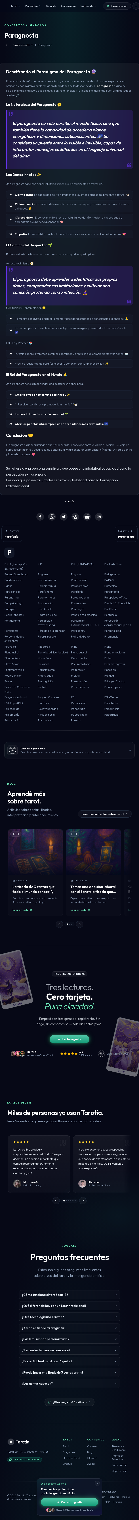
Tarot (66, 1446)
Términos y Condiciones (118, 1448)
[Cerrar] (97, 1483)
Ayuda (91, 1463)
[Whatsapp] (52, 517)
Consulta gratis (71, 1502)
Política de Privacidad (118, 1457)
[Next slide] (79, 924)
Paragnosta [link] (45, 45)
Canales (92, 1446)
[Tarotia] (18, 1442)
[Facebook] (40, 517)
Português (114, 1496)
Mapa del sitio (119, 1471)
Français (117, 1501)
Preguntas (69, 1452)
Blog (89, 1452)
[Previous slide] (59, 924)
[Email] (99, 517)
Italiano (126, 1496)
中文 (108, 1501)
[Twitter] (64, 517)
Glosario (92, 1458)
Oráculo (67, 1463)
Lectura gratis (72, 1039)
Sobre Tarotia (119, 1465)
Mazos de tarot (71, 1458)
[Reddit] (87, 517)
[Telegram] (75, 517)
